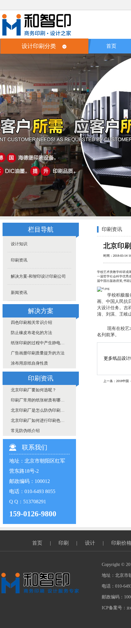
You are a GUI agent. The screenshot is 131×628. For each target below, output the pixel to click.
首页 (111, 46)
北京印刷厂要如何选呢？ (33, 389)
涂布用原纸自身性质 (29, 363)
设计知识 (19, 243)
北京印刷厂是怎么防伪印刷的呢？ (41, 410)
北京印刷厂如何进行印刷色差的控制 (41, 420)
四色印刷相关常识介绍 (31, 322)
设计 (90, 543)
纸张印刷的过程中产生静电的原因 (41, 342)
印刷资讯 (19, 260)
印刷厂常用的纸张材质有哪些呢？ (41, 400)
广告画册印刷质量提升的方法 (38, 353)
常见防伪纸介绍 (25, 430)
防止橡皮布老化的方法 (31, 332)
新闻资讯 (19, 292)
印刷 (64, 543)
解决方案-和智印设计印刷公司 (38, 276)
